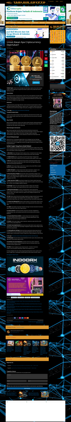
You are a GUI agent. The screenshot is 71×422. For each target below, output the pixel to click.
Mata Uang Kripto (54, 165)
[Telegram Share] (46, 62)
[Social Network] (47, 4)
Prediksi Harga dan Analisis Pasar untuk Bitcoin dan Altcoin (35, 321)
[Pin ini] (46, 58)
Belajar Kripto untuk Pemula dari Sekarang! (20, 110)
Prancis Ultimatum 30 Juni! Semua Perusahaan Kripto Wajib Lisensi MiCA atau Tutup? (10, 349)
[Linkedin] (22, 318)
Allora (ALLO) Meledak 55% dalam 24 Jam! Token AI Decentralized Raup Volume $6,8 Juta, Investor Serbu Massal (11, 395)
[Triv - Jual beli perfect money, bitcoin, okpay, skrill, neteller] (25, 79)
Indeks (51, 179)
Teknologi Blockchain (35, 297)
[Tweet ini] (46, 55)
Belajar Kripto (13, 297)
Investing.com (57, 79)
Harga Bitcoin (53, 174)
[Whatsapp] (46, 65)
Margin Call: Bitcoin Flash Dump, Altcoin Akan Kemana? (15, 321)
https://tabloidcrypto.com (15, 332)
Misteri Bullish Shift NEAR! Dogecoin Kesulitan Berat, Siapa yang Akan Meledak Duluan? (18, 349)
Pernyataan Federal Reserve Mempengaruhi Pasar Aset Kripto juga (25, 235)
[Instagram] (20, 318)
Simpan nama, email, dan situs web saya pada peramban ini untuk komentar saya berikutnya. (25, 386)
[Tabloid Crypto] (26, 2)
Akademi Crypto (10, 40)
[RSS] (28, 318)
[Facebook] (15, 318)
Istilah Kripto (27, 297)
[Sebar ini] (46, 51)
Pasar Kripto (53, 170)
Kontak (55, 179)
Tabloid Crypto (20, 327)
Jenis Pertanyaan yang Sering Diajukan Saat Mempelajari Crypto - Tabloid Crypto (24, 365)
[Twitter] (17, 318)
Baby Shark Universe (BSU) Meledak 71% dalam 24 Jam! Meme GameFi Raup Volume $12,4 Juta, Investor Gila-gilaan (34, 395)
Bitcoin (52, 167)
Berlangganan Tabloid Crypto (12, 254)
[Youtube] (25, 318)
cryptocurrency (21, 297)
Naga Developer (59, 178)
